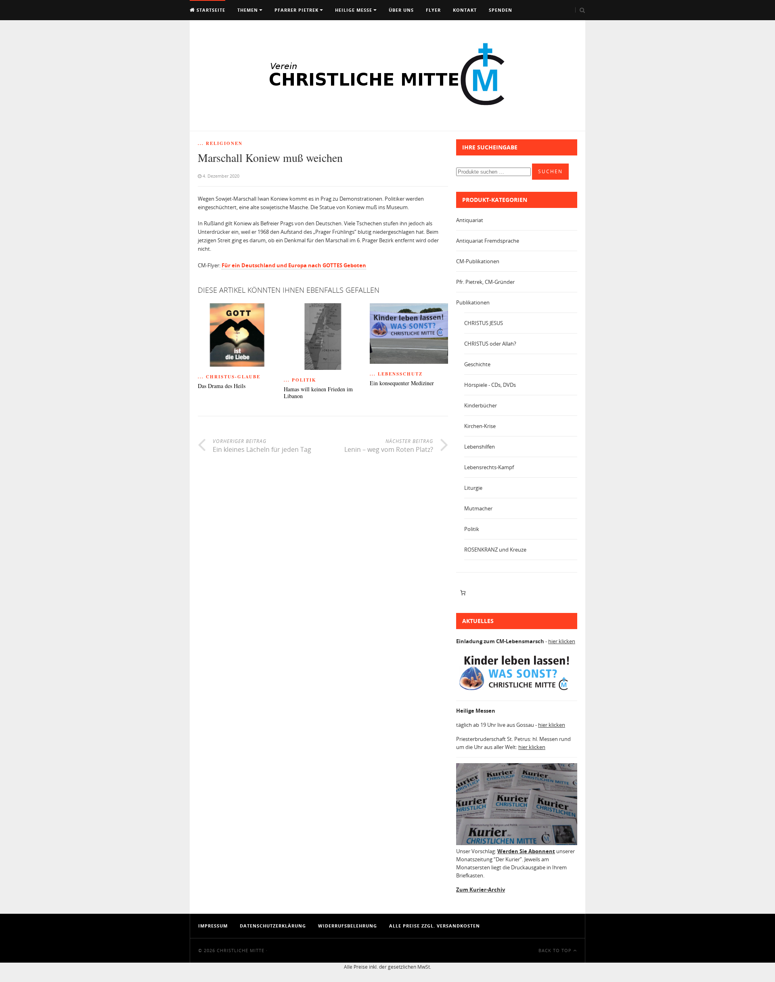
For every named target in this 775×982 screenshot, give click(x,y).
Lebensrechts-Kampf (489, 467)
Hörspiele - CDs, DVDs (490, 384)
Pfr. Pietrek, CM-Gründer (485, 281)
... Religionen (220, 143)
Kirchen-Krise (480, 426)
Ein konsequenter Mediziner (402, 383)
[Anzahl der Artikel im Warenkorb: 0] (462, 593)
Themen (247, 10)
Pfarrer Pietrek (296, 10)
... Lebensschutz (396, 374)
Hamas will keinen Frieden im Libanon (318, 393)
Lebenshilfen (479, 446)
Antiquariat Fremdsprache (487, 240)
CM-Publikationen (477, 261)
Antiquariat (469, 220)
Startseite (210, 10)
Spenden (500, 10)
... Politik (300, 380)
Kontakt (465, 10)
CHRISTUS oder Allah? (490, 343)
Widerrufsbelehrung (347, 926)
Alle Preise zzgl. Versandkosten (434, 926)
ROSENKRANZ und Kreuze (495, 549)
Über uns (401, 10)
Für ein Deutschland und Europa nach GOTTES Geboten (294, 265)
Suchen (550, 171)
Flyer (433, 10)
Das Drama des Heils (221, 386)
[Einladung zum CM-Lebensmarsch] (516, 690)
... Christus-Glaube (229, 376)
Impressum (213, 926)
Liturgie (473, 487)
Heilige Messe (353, 10)
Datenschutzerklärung (273, 926)
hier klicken (561, 641)
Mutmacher (478, 508)
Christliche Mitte (240, 950)
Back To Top (555, 950)
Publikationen (473, 302)
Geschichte (477, 364)
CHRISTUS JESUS (483, 323)
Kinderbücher (480, 405)
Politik (471, 529)
